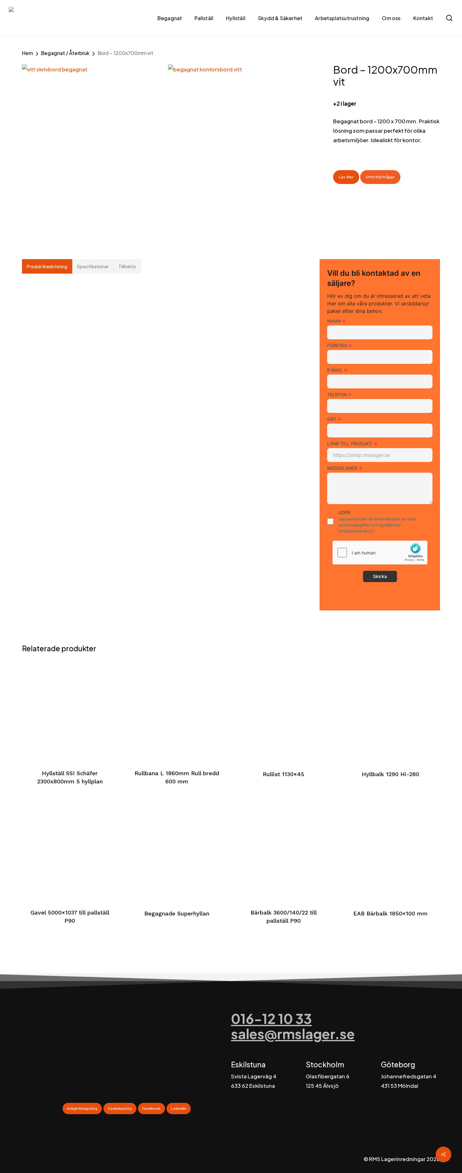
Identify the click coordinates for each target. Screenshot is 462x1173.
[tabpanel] (156, 313)
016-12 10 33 (271, 1018)
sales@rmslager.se (293, 1033)
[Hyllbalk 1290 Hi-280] (390, 710)
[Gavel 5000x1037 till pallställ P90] (70, 850)
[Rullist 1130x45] (284, 710)
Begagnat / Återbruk (65, 53)
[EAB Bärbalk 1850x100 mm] (390, 850)
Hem (27, 53)
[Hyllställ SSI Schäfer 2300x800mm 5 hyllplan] (70, 710)
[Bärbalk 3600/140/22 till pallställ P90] (284, 850)
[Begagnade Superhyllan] (177, 850)
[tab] (47, 266)
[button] (82, 1108)
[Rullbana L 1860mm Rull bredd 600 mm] (177, 710)
